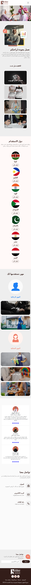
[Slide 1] (18, 19)
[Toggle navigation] (28, 2)
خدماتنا (19, 580)
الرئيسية (24, 580)
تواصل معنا (8, 580)
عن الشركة (14, 580)
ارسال (26, 561)
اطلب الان (15, 165)
